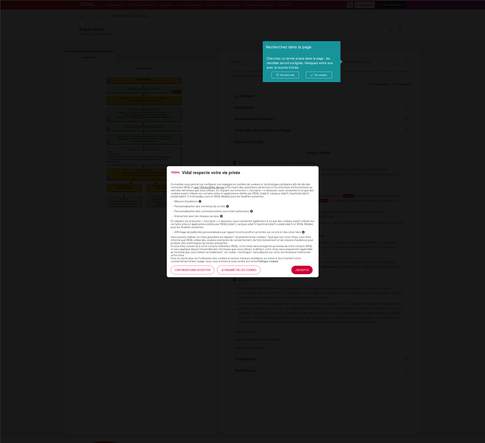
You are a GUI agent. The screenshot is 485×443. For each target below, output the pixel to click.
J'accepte (302, 270)
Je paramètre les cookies (239, 270)
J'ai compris (320, 75)
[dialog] (301, 61)
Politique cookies (268, 261)
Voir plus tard (287, 75)
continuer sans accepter (192, 270)
